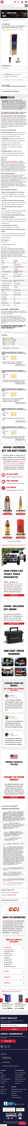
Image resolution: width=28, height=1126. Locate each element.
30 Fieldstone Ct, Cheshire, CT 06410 (7, 1058)
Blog (2, 1073)
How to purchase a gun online (18, 1089)
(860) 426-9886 (18, 2)
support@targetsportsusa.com (11, 1066)
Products (15, 2)
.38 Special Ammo (8, 962)
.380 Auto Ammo (8, 955)
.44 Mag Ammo (7, 964)
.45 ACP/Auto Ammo (9, 951)
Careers (2, 1083)
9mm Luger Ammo (8, 949)
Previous (1, 1000)
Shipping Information (20, 1079)
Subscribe (14, 1029)
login (3, 86)
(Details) (7, 76)
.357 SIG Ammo (8, 960)
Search (26, 5)
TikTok (9, 1046)
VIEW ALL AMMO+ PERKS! (14, 623)
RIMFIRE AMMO (12, 895)
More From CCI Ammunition (11, 991)
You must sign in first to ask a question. (11, 884)
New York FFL (14, 1095)
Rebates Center (19, 1077)
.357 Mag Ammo (8, 959)
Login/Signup (22, 2)
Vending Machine (19, 1075)
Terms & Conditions (5, 1079)
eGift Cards (3, 1093)
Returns (2, 1091)
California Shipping (16, 1097)
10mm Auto (7, 957)
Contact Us (3, 1075)
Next (26, 1000)
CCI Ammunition (18, 267)
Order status (4, 1089)
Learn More (8, 1041)
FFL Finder (13, 1093)
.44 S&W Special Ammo (10, 966)
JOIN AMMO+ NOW (14, 595)
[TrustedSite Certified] (20, 1109)
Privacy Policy (4, 1081)
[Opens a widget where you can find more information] (22, 1123)
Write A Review (20, 29)
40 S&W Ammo (7, 953)
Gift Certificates (19, 1081)
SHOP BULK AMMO (14, 797)
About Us (3, 1077)
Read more (15, 932)
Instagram (2, 1046)
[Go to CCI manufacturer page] (14, 909)
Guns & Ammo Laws (16, 1091)
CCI (2, 175)
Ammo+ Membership (20, 1073)
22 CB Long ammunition (11, 161)
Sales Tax (17, 1083)
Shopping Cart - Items (26, 2)
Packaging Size (6, 65)
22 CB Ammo (17, 276)
